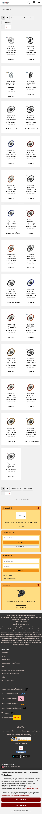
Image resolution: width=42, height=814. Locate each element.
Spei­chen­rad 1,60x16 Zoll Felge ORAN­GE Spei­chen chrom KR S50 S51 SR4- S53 (11, 187)
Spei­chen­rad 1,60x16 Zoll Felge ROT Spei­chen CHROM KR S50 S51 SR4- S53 (31, 152)
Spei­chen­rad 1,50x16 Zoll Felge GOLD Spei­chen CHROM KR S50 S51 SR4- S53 (31, 430)
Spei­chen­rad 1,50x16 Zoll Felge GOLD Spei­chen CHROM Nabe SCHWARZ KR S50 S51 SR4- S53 (11, 430)
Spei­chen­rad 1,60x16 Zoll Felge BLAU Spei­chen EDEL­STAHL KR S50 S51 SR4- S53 (11, 222)
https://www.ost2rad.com (12, 767)
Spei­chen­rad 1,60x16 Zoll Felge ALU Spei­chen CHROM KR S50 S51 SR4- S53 (11, 465)
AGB (2, 666)
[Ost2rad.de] (4, 2)
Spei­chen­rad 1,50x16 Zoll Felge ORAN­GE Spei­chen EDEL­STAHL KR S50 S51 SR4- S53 (30, 395)
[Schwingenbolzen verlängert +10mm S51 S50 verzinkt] (21, 515)
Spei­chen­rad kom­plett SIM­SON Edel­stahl (30, 83)
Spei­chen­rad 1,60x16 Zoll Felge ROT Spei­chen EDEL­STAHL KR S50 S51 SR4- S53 (30, 222)
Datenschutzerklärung (32, 788)
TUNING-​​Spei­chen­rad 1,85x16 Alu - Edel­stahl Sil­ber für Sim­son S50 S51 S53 (11, 83)
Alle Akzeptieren (21, 799)
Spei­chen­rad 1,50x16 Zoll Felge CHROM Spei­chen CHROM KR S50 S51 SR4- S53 (30, 256)
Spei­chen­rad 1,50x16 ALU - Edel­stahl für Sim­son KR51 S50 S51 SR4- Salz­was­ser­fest (11, 48)
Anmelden (21, 571)
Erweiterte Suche (21, 547)
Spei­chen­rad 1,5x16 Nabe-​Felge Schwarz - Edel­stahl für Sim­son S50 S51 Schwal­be (30, 48)
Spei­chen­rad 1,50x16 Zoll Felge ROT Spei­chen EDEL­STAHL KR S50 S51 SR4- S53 (11, 395)
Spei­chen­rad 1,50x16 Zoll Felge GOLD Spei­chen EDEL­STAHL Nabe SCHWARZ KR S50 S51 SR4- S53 (11, 361)
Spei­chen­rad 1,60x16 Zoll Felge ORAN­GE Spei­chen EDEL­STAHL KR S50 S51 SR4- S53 (11, 256)
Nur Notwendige (21, 805)
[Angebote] (38, 585)
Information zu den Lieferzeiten (10, 663)
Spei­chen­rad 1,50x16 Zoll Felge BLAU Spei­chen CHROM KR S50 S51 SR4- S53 (31, 291)
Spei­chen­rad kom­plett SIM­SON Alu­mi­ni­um (11, 117)
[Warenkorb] (34, 2)
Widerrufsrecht (5, 659)
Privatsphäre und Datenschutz (10, 673)
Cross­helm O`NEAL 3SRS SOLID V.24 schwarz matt (21, 601)
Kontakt (3, 656)
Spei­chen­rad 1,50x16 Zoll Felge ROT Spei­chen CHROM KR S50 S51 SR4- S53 (11, 326)
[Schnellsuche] (28, 2)
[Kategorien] (39, 2)
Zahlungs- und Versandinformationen (12, 670)
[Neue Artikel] (38, 508)
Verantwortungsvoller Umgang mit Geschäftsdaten (15, 795)
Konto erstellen (7, 575)
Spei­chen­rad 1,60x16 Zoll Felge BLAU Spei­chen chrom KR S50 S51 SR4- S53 (11, 152)
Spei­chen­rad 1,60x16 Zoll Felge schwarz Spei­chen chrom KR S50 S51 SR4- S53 (31, 118)
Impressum (4, 652)
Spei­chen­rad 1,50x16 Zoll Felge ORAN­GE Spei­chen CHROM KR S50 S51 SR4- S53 (30, 326)
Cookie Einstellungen (7, 680)
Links (3, 677)
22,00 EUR (21, 526)
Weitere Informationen (21, 810)
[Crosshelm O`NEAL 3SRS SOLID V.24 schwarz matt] (21, 593)
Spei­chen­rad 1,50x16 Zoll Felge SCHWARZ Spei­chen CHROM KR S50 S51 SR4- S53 (11, 291)
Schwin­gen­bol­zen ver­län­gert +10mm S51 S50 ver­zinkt (21, 522)
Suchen (21, 542)
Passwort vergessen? (9, 578)
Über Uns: (21, 727)
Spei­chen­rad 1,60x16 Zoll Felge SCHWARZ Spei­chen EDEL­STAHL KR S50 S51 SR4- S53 (31, 187)
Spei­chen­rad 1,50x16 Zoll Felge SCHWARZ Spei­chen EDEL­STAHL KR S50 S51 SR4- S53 (31, 361)
